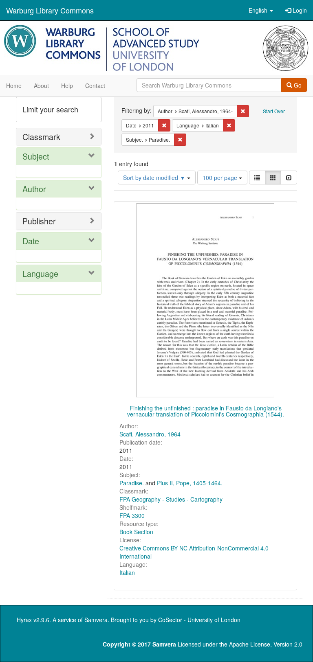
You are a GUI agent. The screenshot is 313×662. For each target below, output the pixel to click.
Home (14, 85)
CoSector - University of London (199, 620)
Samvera (96, 620)
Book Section (136, 532)
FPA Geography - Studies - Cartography (171, 499)
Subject (35, 156)
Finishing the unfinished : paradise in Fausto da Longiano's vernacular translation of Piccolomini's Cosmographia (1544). (205, 411)
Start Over (274, 110)
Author (34, 189)
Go (297, 85)
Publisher (39, 221)
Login (299, 10)
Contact (95, 85)
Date (30, 241)
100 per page (221, 177)
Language (40, 273)
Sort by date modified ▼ (155, 177)
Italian (127, 572)
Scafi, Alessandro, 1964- (151, 434)
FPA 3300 (132, 515)
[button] (260, 10)
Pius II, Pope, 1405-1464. (190, 483)
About (41, 85)
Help (67, 85)
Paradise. (131, 483)
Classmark (41, 136)
